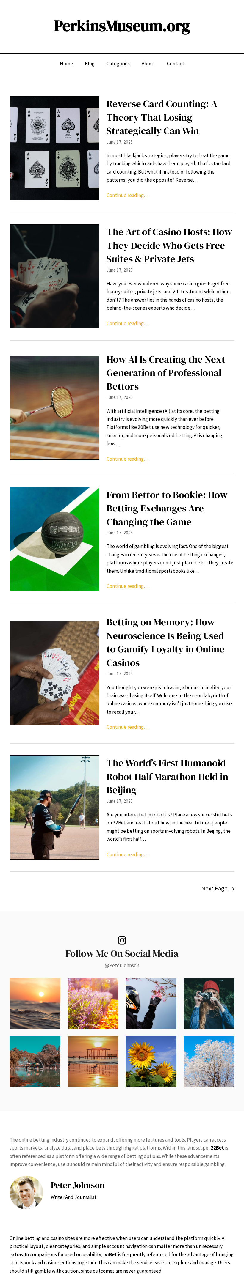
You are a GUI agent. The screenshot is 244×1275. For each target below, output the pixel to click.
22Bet (217, 1148)
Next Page (217, 888)
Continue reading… (127, 195)
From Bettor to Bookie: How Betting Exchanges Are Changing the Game (167, 508)
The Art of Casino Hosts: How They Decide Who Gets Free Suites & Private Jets (169, 245)
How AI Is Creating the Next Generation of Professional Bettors (166, 372)
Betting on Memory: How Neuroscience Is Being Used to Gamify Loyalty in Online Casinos (165, 642)
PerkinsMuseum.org (122, 25)
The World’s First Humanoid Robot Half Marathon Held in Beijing (167, 776)
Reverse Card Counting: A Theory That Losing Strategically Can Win (162, 117)
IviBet (110, 1254)
